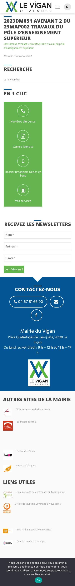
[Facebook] (36, 315)
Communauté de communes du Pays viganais (41, 492)
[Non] (70, 572)
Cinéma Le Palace (26, 451)
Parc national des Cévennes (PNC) (34, 529)
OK (38, 580)
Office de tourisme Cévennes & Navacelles (38, 504)
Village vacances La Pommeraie (33, 409)
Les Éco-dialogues (26, 465)
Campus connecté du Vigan (31, 541)
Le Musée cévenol (26, 422)
